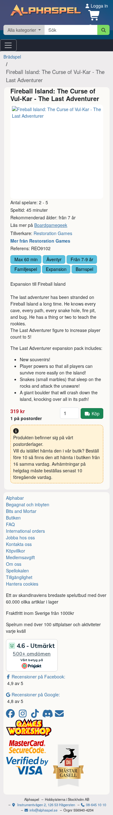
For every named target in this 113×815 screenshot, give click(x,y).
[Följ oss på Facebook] (11, 715)
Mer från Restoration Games (40, 241)
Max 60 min (26, 259)
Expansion (56, 269)
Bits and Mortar (21, 511)
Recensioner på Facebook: (38, 676)
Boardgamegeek (50, 225)
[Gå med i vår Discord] (48, 715)
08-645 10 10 (95, 804)
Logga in (98, 6)
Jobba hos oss (20, 537)
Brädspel (12, 56)
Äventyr (54, 259)
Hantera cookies (22, 584)
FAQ (10, 524)
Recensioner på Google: (36, 694)
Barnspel (84, 269)
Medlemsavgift (20, 557)
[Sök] (103, 30)
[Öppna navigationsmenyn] (8, 45)
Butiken (13, 517)
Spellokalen (17, 570)
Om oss (13, 564)
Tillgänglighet (19, 577)
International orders (25, 531)
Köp (96, 413)
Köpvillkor (15, 551)
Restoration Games (53, 233)
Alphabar (15, 498)
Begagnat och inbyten (27, 504)
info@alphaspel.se (43, 809)
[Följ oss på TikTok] (35, 715)
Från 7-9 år (82, 259)
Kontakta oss (19, 544)
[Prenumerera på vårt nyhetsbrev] (59, 715)
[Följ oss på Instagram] (23, 715)
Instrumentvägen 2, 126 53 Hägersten (45, 804)
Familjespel (25, 269)
